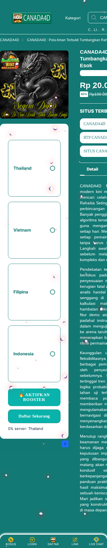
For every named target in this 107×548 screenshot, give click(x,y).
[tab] (92, 169)
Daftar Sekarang (34, 416)
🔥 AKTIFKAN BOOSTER (34, 397)
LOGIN (32, 544)
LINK (75, 544)
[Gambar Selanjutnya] (65, 443)
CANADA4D (90, 30)
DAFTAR (54, 544)
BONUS (11, 544)
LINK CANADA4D (97, 30)
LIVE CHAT (96, 544)
